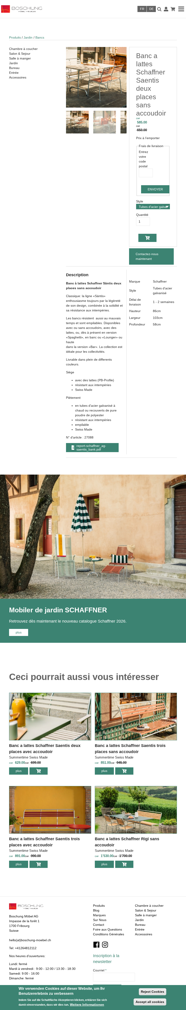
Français (142, 9)
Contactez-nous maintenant (147, 256)
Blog (96, 910)
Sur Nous (99, 920)
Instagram (105, 944)
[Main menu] (181, 9)
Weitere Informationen (87, 1004)
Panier (173, 9)
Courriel (99, 970)
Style (139, 201)
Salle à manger (20, 58)
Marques (99, 915)
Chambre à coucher (23, 49)
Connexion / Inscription (166, 9)
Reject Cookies (152, 991)
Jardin (28, 37)
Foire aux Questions (107, 929)
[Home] (44, 9)
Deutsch (151, 9)
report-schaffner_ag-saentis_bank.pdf (91, 447)
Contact (98, 924)
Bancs (39, 37)
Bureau (14, 68)
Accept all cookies (150, 1002)
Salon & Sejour (19, 53)
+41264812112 (26, 948)
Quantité (142, 215)
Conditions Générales (108, 934)
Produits (15, 37)
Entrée (14, 72)
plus (22, 632)
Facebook (96, 944)
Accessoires (17, 77)
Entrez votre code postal (143, 159)
